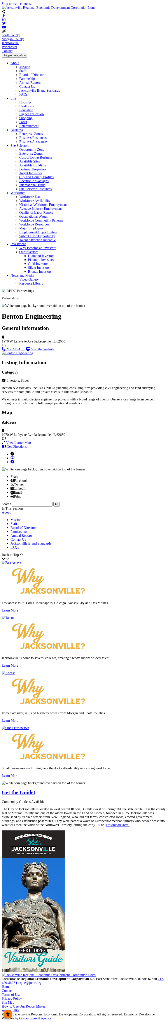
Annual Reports (30, 82)
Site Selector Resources (35, 189)
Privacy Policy (12, 998)
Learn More (10, 610)
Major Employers (31, 228)
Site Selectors (19, 145)
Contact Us (27, 86)
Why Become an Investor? (37, 248)
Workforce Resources (34, 224)
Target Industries (30, 173)
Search (6, 504)
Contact (7, 51)
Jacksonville (10, 43)
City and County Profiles (36, 177)
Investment (18, 244)
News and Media (22, 275)
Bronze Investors (39, 271)
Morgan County (13, 39)
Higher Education (31, 114)
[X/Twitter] (12, 484)
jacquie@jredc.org (28, 983)
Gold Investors (38, 264)
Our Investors (28, 252)
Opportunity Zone (31, 149)
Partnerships (27, 78)
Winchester (9, 47)
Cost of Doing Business (35, 157)
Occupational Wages (33, 216)
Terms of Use (11, 994)
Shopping (26, 118)
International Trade (32, 185)
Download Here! (118, 825)
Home (6, 987)
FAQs (23, 94)
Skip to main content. (16, 3)
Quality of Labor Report (36, 212)
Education (26, 110)
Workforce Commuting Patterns (41, 220)
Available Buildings (33, 165)
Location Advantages (34, 181)
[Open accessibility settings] (8, 1014)
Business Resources (33, 138)
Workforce (17, 193)
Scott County (11, 35)
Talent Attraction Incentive (37, 240)
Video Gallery (29, 279)
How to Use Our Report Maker (23, 1006)
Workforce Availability (35, 201)
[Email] (12, 492)
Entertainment (28, 126)
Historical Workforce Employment (43, 204)
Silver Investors (38, 267)
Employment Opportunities (38, 232)
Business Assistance (33, 141)
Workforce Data (30, 197)
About (14, 63)
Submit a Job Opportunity (37, 236)
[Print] (12, 496)
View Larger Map (18, 442)
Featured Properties (32, 169)
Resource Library (31, 283)
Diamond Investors (41, 256)
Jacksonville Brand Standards (39, 90)
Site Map (8, 1002)
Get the (18, 792)
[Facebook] (12, 480)
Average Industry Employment (40, 208)
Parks (23, 122)
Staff (22, 71)
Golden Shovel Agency (35, 1018)
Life (13, 98)
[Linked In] (12, 488)
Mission (24, 67)
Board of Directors (32, 75)
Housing (25, 102)
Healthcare (26, 106)
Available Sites (29, 161)
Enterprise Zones (31, 134)
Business (16, 130)
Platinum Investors (41, 260)
